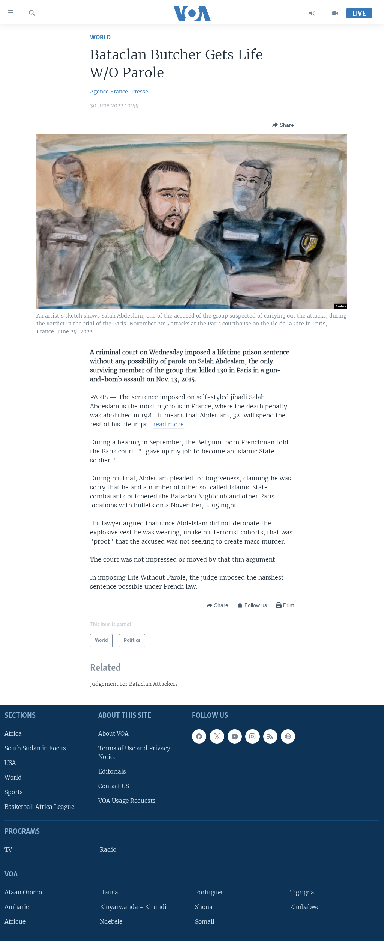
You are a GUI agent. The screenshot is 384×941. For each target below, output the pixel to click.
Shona (204, 907)
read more (168, 424)
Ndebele (111, 921)
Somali (204, 921)
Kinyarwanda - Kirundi (133, 907)
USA (10, 762)
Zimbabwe (305, 907)
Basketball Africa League (39, 806)
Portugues (209, 892)
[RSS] (270, 736)
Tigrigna (302, 892)
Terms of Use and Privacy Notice (134, 752)
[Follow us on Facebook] (199, 736)
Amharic (16, 907)
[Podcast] (288, 736)
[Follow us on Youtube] (235, 736)
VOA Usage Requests (127, 800)
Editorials (112, 771)
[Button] (283, 124)
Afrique (15, 921)
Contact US (113, 786)
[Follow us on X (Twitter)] (217, 736)
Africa (13, 733)
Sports (13, 792)
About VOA (113, 733)
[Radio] (312, 13)
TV (8, 849)
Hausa (109, 892)
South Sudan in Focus (35, 747)
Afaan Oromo (23, 892)
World (100, 38)
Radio (108, 849)
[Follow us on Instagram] (252, 736)
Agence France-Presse (119, 91)
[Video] (335, 13)
